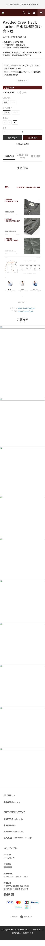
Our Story (16, 802)
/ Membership (13, 819)
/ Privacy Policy (14, 831)
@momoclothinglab (26, 308)
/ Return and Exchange (18, 837)
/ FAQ (9, 825)
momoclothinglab (25, 311)
